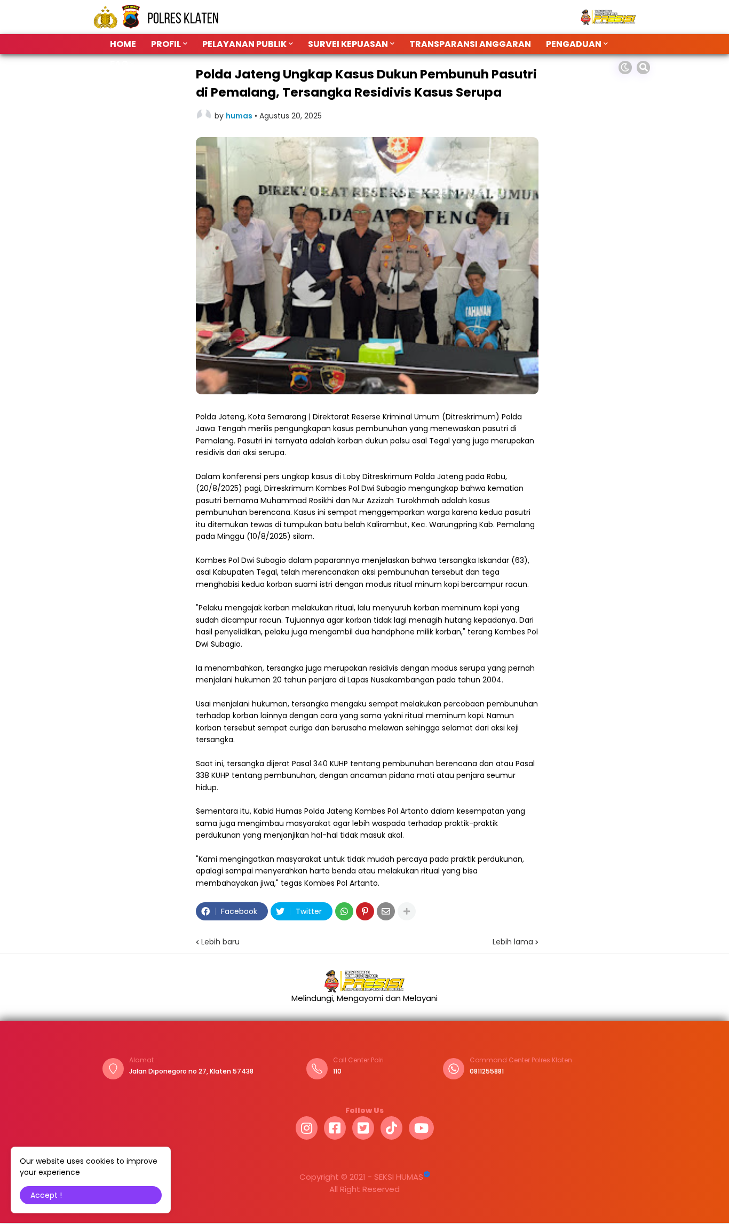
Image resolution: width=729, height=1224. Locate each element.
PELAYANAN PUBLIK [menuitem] (244, 44)
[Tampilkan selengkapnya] (407, 911)
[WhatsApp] (344, 911)
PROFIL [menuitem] (166, 44)
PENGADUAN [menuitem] (573, 44)
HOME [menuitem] (123, 44)
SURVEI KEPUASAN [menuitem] (348, 44)
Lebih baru (220, 941)
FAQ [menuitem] (119, 64)
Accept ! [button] (46, 1195)
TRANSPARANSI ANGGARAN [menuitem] (470, 44)
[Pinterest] (365, 911)
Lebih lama (513, 941)
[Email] (386, 911)
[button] (625, 67)
